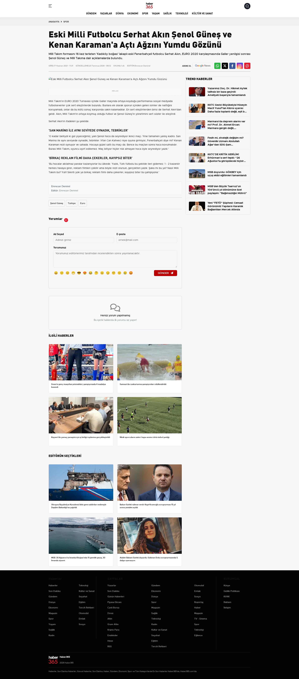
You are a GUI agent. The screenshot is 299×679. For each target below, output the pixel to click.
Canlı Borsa (113, 607)
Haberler (53, 585)
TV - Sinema (200, 618)
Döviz (110, 613)
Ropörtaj (198, 602)
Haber (197, 607)
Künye (227, 585)
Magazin (53, 613)
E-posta (121, 234)
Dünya (120, 13)
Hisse (110, 640)
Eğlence (198, 635)
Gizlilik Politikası (232, 591)
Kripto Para (113, 629)
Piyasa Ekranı (114, 602)
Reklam (227, 602)
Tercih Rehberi (86, 607)
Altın (109, 618)
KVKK (227, 596)
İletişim (227, 607)
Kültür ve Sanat (202, 13)
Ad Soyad (58, 234)
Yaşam (156, 13)
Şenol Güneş (56, 203)
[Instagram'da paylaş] (239, 65)
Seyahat (83, 596)
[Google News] (202, 65)
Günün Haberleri (115, 596)
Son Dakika (54, 591)
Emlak (82, 618)
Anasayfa (54, 21)
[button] (50, 6)
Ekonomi (132, 13)
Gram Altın (113, 624)
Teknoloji (182, 13)
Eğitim (82, 602)
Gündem (91, 13)
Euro (82, 203)
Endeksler (112, 635)
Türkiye (72, 203)
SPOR (66, 21)
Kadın (51, 635)
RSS (109, 646)
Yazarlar (106, 13)
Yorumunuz (59, 247)
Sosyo (82, 624)
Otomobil (83, 613)
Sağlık (167, 13)
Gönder (163, 273)
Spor (145, 13)
